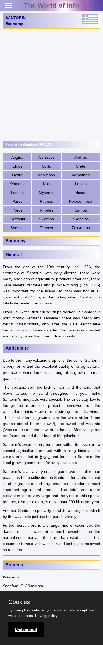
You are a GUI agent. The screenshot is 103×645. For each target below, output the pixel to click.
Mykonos (46, 192)
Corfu (46, 166)
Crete (80, 166)
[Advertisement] (51, 84)
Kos (46, 184)
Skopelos (81, 219)
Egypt (45, 456)
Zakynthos (81, 228)
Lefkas (81, 184)
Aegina (17, 157)
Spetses (17, 228)
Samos (81, 210)
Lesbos (17, 192)
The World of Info (51, 5)
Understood (26, 629)
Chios (17, 166)
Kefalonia (17, 184)
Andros (80, 157)
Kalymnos (46, 175)
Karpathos (81, 175)
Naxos (80, 192)
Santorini (17, 219)
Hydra (17, 175)
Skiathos (46, 219)
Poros (17, 210)
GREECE (45, 144)
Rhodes (46, 210)
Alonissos (46, 157)
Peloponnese (80, 201)
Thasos (46, 228)
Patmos (46, 201)
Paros (17, 201)
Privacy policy (46, 616)
